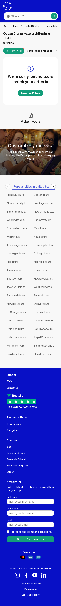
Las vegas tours (16, 253)
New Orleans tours (45, 211)
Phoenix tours (42, 312)
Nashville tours (42, 261)
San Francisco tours (18, 211)
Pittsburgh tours (44, 320)
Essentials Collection (17, 459)
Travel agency (14, 423)
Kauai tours (40, 236)
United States (32, 25)
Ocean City (51, 25)
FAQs (9, 381)
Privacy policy (30, 589)
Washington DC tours (18, 220)
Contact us (12, 387)
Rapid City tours (43, 337)
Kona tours (40, 270)
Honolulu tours (15, 194)
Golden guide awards (17, 453)
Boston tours (41, 194)
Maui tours (40, 228)
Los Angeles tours (44, 203)
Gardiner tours (15, 354)
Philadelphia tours (44, 245)
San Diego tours (43, 329)
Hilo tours (12, 261)
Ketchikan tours (16, 337)
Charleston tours (17, 228)
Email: (9, 519)
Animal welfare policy (17, 465)
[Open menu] (54, 6)
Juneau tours (14, 270)
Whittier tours (15, 320)
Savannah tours (16, 295)
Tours (16, 25)
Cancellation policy (30, 595)
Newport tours (15, 303)
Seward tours (42, 295)
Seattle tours (15, 278)
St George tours (16, 312)
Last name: (12, 508)
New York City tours (18, 203)
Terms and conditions (30, 583)
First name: (12, 496)
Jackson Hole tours (18, 287)
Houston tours (42, 354)
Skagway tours (42, 220)
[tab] (33, 186)
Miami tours (14, 236)
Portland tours (15, 329)
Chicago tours (42, 253)
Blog (9, 446)
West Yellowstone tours (45, 287)
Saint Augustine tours (45, 345)
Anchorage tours (17, 245)
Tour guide (12, 430)
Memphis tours (16, 345)
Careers (11, 471)
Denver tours (41, 303)
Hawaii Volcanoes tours (45, 278)
